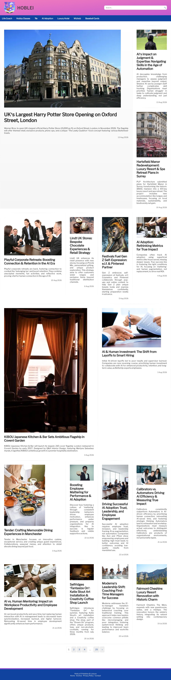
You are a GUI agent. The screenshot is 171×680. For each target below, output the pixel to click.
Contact (98, 676)
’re (36, 18)
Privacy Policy (88, 676)
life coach (7, 18)
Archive (79, 676)
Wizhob (77, 18)
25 (96, 649)
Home (72, 676)
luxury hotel (63, 18)
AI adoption (47, 18)
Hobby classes (23, 18)
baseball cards (92, 18)
